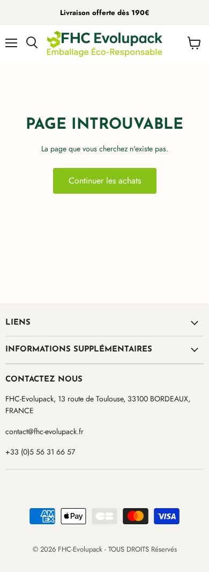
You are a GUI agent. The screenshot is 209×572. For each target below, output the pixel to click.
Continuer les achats (105, 180)
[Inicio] (104, 44)
